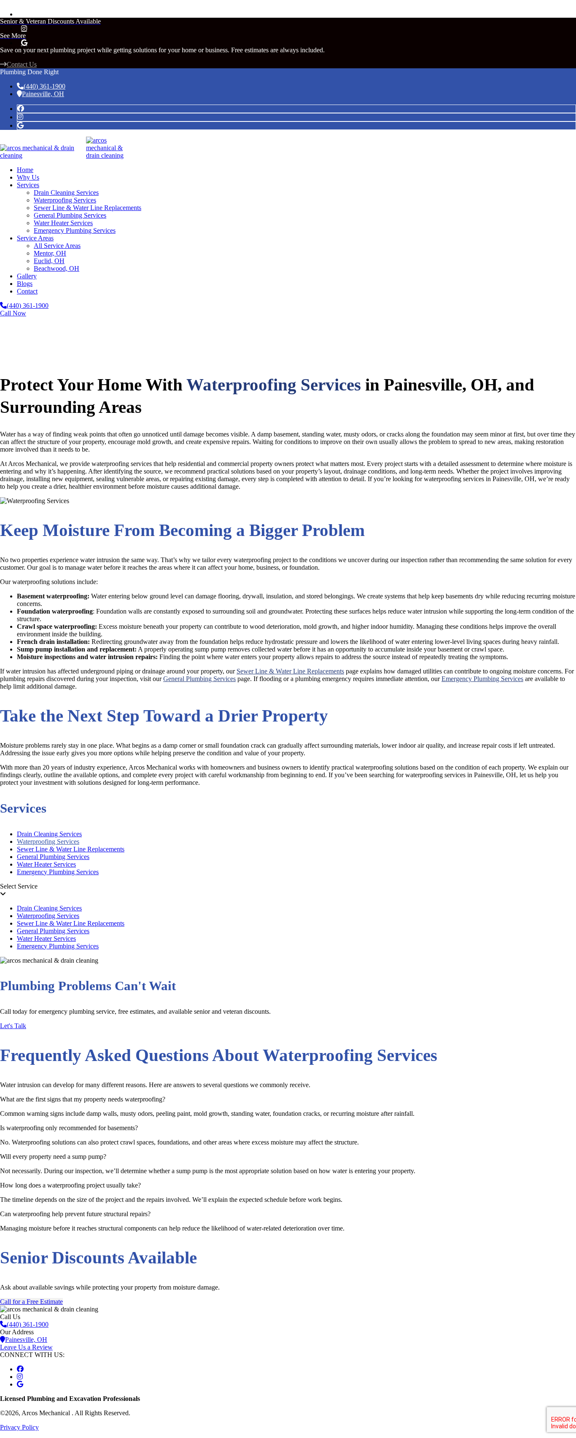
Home (25, 169)
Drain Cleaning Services (66, 192)
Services (28, 185)
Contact (27, 291)
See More (13, 35)
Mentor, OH (50, 253)
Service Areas (35, 238)
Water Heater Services (63, 222)
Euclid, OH (49, 260)
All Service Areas (57, 245)
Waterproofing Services (65, 200)
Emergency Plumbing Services (75, 230)
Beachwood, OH (56, 268)
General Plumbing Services (70, 215)
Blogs (24, 283)
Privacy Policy (19, 1427)
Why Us (28, 177)
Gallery (27, 276)
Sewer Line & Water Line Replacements (87, 207)
